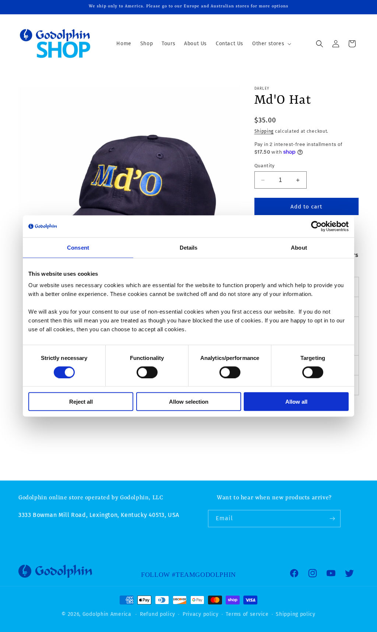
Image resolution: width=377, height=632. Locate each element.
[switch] (147, 372)
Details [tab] (189, 247)
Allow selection (188, 402)
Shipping (264, 131)
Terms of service (247, 614)
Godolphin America (106, 614)
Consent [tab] (78, 247)
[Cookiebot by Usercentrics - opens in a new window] (316, 226)
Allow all (296, 402)
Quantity (264, 165)
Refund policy (157, 614)
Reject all (81, 402)
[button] (271, 43)
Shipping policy (296, 614)
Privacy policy (201, 614)
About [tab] (299, 247)
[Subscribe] (332, 518)
